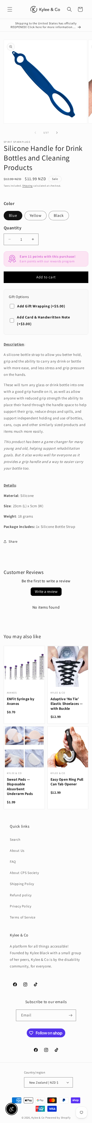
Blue (13, 215)
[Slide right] (57, 132)
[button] (9, 9)
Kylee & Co (38, 1117)
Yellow (35, 215)
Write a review (46, 591)
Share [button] (13, 541)
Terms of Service (23, 917)
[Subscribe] (70, 1015)
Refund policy (21, 895)
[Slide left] (35, 132)
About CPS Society (24, 872)
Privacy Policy (20, 906)
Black (59, 215)
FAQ (13, 861)
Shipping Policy (22, 884)
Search (15, 839)
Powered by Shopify (58, 1117)
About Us (17, 850)
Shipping (27, 185)
